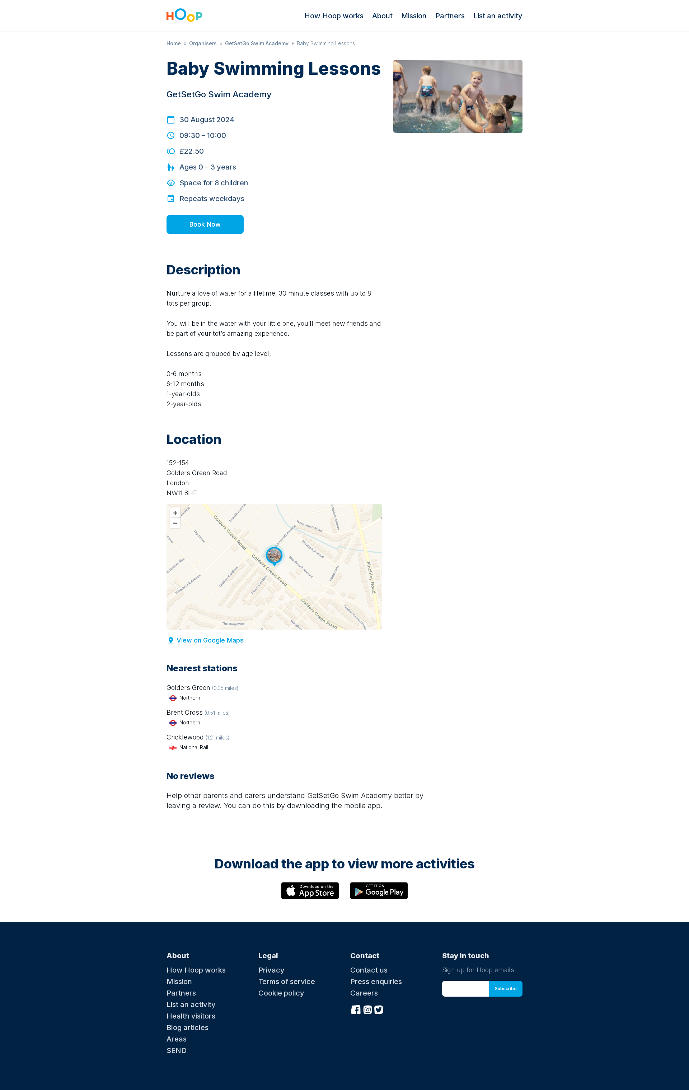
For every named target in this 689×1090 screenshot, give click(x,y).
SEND (177, 1050)
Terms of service (286, 981)
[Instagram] (367, 1009)
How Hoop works (334, 15)
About (382, 15)
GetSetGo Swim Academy (257, 43)
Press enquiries (376, 981)
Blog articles (187, 1027)
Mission (414, 15)
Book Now (205, 224)
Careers (364, 993)
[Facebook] (356, 1009)
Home (174, 43)
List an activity (497, 15)
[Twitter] (379, 1009)
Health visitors (191, 1016)
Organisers (203, 43)
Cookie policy (281, 993)
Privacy (271, 970)
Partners (450, 15)
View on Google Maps (210, 640)
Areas (177, 1039)
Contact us (369, 970)
